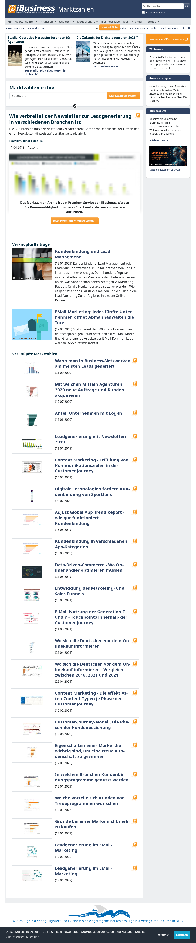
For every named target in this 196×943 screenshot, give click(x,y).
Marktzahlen (38, 28)
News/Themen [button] (25, 21)
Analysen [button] (47, 21)
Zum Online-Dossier (106, 66)
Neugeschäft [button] (86, 21)
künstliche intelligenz (159, 28)
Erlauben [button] (182, 934)
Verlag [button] (152, 21)
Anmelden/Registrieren (167, 39)
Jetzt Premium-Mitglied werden (74, 220)
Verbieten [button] (163, 934)
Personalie (179, 28)
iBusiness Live (110, 22)
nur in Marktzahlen (155, 12)
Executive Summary (18, 28)
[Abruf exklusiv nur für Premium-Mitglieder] (137, 116)
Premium (138, 21)
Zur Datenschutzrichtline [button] (22, 937)
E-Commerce (138, 28)
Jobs (126, 21)
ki (189, 28)
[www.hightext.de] (98, 911)
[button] (75, 106)
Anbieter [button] (65, 21)
